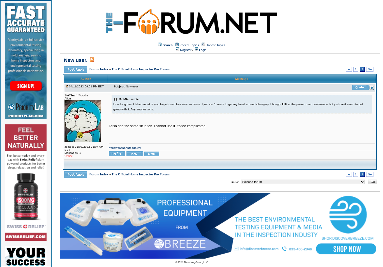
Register (185, 50)
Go (370, 69)
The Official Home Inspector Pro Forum (141, 69)
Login (202, 50)
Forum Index (99, 69)
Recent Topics (189, 45)
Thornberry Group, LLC (196, 262)
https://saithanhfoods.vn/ (125, 147)
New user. (75, 60)
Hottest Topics (215, 45)
